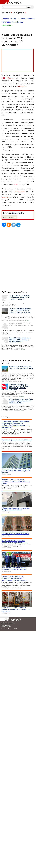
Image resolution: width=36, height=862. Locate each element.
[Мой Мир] (18, 225)
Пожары (19, 22)
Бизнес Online (18, 213)
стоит (15, 184)
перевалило (20, 192)
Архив (13, 18)
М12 (3, 78)
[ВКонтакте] (4, 225)
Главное (5, 18)
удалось (5, 197)
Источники (22, 18)
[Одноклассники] (9, 225)
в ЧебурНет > (7, 25)
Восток (10, 78)
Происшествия (8, 22)
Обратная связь (6, 625)
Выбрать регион (6, 626)
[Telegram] (13, 225)
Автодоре (22, 86)
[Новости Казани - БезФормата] (11, 2)
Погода (31, 18)
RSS (15, 629)
